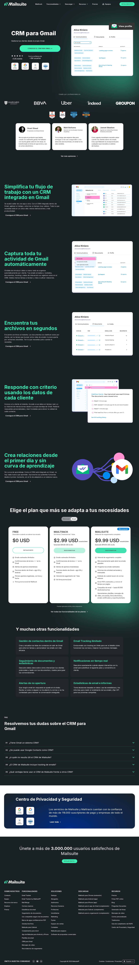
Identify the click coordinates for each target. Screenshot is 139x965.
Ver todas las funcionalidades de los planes (68, 612)
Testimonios (116, 920)
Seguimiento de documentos (31, 913)
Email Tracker (26, 895)
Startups (54, 895)
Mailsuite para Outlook (29, 927)
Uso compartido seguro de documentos (35, 917)
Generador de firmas (119, 909)
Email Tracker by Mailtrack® (31, 899)
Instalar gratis (28, 550)
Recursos (82, 4)
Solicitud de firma (27, 924)
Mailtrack (38, 4)
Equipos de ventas (57, 924)
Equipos (108, 4)
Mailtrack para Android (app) (88, 899)
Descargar (69, 4)
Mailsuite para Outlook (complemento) (91, 909)
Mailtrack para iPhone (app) (87, 902)
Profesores (55, 909)
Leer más (54, 822)
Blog (113, 902)
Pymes (53, 920)
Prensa (6, 909)
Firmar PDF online (117, 899)
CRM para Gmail (27, 941)
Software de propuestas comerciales (63, 934)
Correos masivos (27, 906)
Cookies (102, 961)
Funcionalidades (53, 4)
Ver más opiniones (68, 156)
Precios (95, 4)
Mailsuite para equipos (58, 931)
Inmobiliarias (55, 913)
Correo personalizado (119, 917)
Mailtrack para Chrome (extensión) (90, 895)
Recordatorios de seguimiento (32, 948)
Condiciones (109, 961)
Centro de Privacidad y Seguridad (123, 927)
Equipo (6, 899)
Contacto (7, 895)
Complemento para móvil (30, 931)
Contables (54, 927)
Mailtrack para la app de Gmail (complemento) (93, 906)
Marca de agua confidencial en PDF (34, 920)
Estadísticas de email (29, 909)
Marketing (54, 917)
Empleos (7, 906)
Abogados (54, 899)
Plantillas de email (28, 938)
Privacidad (118, 961)
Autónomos (55, 902)
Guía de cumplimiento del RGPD (122, 924)
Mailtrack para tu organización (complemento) (93, 913)
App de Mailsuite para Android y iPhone (35, 934)
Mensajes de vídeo (28, 945)
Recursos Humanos (57, 906)
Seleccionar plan (69, 550)
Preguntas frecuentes (119, 906)
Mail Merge (25, 902)
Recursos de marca (10, 902)
